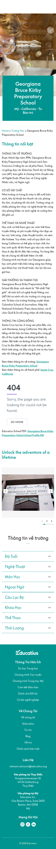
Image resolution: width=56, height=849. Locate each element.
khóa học (13, 608)
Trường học (17, 131)
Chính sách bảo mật (28, 749)
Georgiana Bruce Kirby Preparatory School (25, 364)
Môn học (12, 577)
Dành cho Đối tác (28, 693)
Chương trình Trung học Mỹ (28, 681)
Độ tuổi (11, 556)
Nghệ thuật (15, 567)
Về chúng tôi (28, 717)
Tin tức (28, 730)
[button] (50, 491)
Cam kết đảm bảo (28, 687)
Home (5, 131)
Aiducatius (28, 724)
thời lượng (14, 628)
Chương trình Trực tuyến (28, 675)
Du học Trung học (28, 668)
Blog (28, 736)
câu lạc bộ (14, 597)
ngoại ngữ (14, 587)
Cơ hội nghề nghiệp (28, 700)
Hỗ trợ (28, 742)
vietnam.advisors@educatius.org (28, 766)
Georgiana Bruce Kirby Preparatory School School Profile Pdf (28, 433)
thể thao (13, 618)
